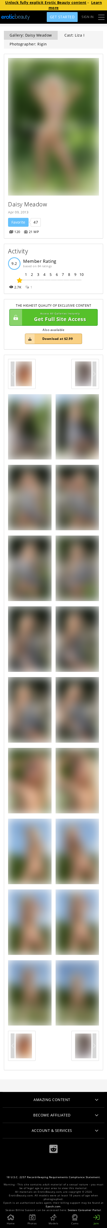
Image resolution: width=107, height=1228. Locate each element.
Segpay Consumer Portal (84, 1210)
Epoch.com (53, 1206)
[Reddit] (53, 1149)
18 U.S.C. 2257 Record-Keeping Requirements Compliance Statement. (53, 1177)
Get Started (62, 16)
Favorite (18, 222)
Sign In (88, 17)
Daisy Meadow (27, 204)
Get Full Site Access (60, 317)
